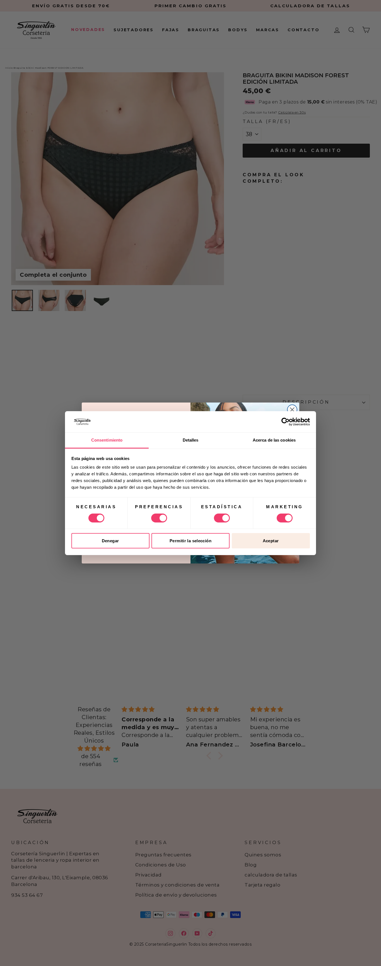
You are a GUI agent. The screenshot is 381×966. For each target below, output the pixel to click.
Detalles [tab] (191, 440)
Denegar (110, 540)
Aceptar (271, 540)
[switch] (159, 518)
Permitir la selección (190, 540)
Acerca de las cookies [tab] (274, 440)
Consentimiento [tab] (106, 440)
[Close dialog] (292, 410)
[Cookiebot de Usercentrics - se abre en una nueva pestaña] (285, 422)
